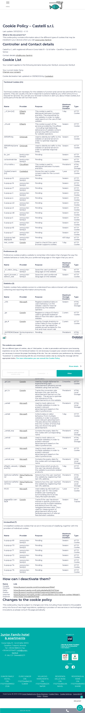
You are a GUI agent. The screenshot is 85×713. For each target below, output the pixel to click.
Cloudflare (24, 164)
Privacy (45, 696)
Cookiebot (49, 76)
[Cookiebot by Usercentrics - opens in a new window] (73, 337)
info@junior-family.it (24, 55)
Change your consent (12, 72)
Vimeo (22, 113)
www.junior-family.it (43, 40)
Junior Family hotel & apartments (15, 636)
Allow (69, 373)
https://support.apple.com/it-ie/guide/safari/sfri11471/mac (36, 590)
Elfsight (23, 111)
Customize (41, 373)
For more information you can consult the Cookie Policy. (38, 358)
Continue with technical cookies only (15, 373)
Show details (73, 366)
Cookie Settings (66, 694)
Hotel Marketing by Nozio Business (35, 694)
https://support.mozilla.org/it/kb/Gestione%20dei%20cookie (38, 592)
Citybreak (23, 137)
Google (23, 243)
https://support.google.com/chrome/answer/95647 (34, 587)
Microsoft (23, 302)
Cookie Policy (54, 694)
